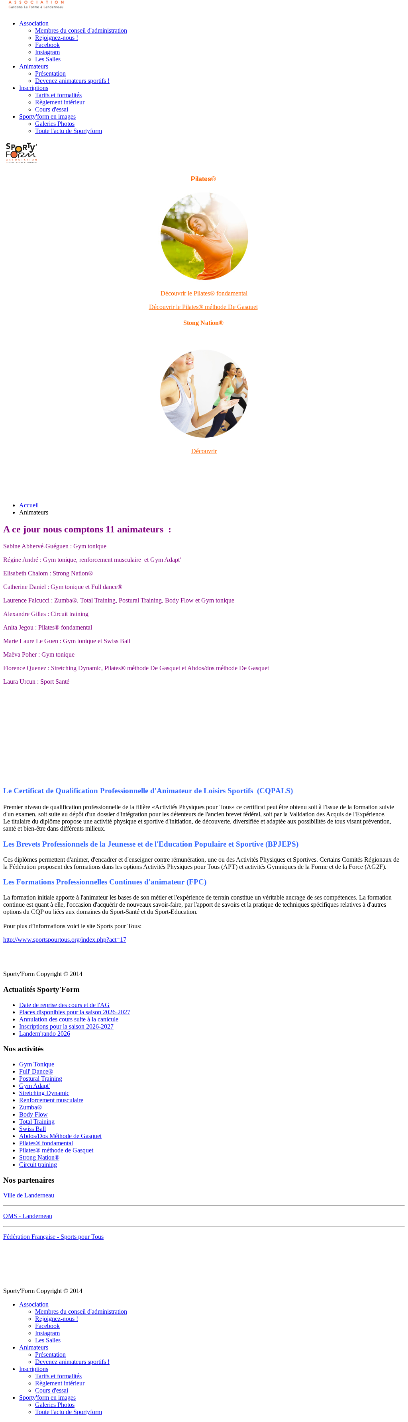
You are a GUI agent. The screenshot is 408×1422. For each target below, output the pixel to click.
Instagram (47, 52)
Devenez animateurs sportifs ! (72, 80)
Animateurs (33, 66)
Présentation (50, 73)
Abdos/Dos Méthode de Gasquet (60, 1136)
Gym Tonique (36, 1064)
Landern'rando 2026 (44, 1033)
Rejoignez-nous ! (56, 37)
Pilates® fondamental (46, 1143)
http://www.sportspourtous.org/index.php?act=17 (64, 939)
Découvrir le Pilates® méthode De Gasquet (203, 306)
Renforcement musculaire (51, 1100)
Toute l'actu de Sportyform (68, 130)
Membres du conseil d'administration (81, 30)
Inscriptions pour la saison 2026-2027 (66, 1026)
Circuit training (38, 1164)
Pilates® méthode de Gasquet (56, 1150)
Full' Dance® (36, 1071)
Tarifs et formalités (58, 95)
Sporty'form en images (47, 116)
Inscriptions (33, 87)
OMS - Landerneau (27, 1216)
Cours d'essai (51, 109)
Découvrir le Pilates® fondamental (204, 293)
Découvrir (204, 451)
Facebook (47, 44)
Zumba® (30, 1107)
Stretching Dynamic (44, 1092)
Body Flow (33, 1114)
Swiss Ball (32, 1128)
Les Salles (48, 59)
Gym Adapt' (34, 1085)
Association (34, 23)
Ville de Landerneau (28, 1195)
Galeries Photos (55, 123)
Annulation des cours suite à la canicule (68, 1019)
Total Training (37, 1121)
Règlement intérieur (59, 102)
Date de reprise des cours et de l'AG (64, 1004)
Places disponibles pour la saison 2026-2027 (74, 1012)
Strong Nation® (39, 1157)
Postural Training (40, 1078)
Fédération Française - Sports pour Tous (53, 1236)
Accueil (29, 505)
